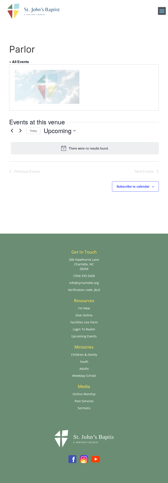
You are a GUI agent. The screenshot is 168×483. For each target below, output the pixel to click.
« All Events (19, 61)
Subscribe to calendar (133, 186)
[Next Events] (20, 130)
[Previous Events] (11, 130)
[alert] (85, 148)
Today (33, 130)
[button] (162, 11)
